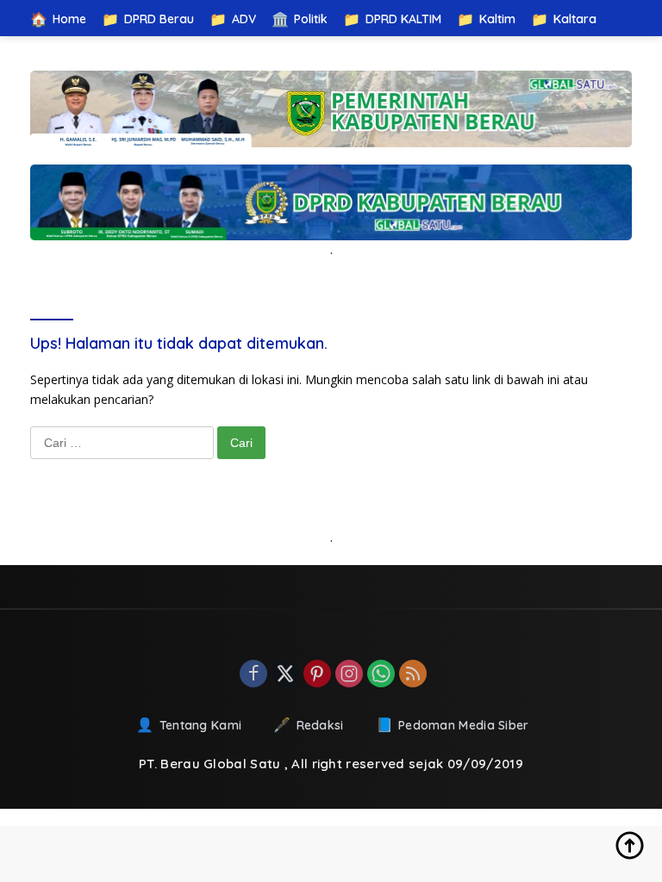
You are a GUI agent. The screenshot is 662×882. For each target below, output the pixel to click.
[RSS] (413, 675)
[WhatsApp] (381, 675)
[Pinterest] (317, 675)
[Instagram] (349, 675)
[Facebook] (253, 675)
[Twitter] (285, 675)
